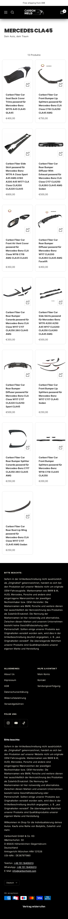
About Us (9, 674)
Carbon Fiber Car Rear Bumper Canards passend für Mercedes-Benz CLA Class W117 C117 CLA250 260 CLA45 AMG (17, 323)
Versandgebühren (14, 703)
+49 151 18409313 (23, 863)
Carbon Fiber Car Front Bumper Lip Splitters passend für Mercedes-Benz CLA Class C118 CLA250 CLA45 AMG (50, 103)
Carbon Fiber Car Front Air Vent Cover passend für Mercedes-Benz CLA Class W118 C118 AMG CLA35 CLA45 (17, 248)
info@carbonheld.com (24, 871)
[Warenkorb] (62, 12)
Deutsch (10, 882)
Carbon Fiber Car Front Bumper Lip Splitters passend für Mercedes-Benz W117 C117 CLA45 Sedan (50, 393)
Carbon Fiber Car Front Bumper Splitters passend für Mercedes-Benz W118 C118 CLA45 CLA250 (50, 466)
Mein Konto (43, 674)
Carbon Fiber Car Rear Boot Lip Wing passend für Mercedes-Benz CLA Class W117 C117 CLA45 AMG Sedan (17, 535)
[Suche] (12, 12)
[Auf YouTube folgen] (16, 723)
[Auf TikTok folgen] (24, 723)
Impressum (10, 680)
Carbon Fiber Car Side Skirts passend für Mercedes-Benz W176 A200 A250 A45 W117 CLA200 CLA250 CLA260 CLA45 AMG (50, 323)
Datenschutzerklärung (16, 691)
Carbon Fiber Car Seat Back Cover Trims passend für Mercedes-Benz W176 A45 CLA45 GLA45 (16, 103)
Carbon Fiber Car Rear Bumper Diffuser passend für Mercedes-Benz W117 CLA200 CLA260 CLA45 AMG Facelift (50, 250)
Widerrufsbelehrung (15, 698)
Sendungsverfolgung (48, 686)
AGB (6, 686)
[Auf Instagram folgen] (8, 723)
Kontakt (41, 680)
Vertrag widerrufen (34, 906)
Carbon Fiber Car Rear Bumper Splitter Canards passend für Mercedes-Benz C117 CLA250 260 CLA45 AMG (17, 466)
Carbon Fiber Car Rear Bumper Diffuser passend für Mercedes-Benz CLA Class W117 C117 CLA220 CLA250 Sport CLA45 (17, 395)
